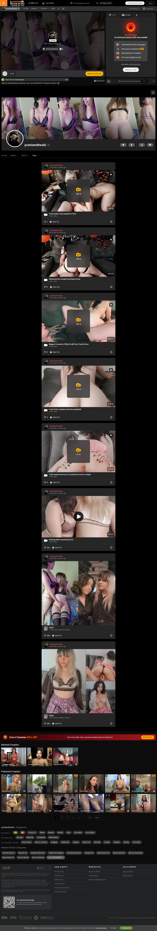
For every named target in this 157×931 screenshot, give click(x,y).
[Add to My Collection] (111, 222)
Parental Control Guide (62, 888)
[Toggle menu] (3, 3)
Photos (44, 8)
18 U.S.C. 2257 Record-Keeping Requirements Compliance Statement (132, 918)
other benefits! (134, 64)
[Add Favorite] (5, 73)
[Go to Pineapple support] (36, 918)
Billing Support (128, 876)
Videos (34, 8)
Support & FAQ (128, 872)
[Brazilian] (15, 832)
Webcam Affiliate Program (97, 880)
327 (48, 547)
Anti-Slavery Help (60, 892)
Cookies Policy (60, 884)
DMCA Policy (59, 880)
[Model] (153, 92)
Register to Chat (130, 70)
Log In (150, 3)
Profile (25, 8)
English (42, 868)
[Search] (97, 3)
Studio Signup (93, 876)
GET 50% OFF (147, 737)
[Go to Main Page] (17, 3)
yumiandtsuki (56, 165)
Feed (53, 8)
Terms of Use (59, 876)
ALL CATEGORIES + (56, 857)
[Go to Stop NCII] (47, 917)
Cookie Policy (101, 928)
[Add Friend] (142, 145)
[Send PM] (150, 145)
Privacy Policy (59, 872)
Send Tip (56, 222)
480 (48, 635)
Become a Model (94, 872)
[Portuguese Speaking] (23, 832)
